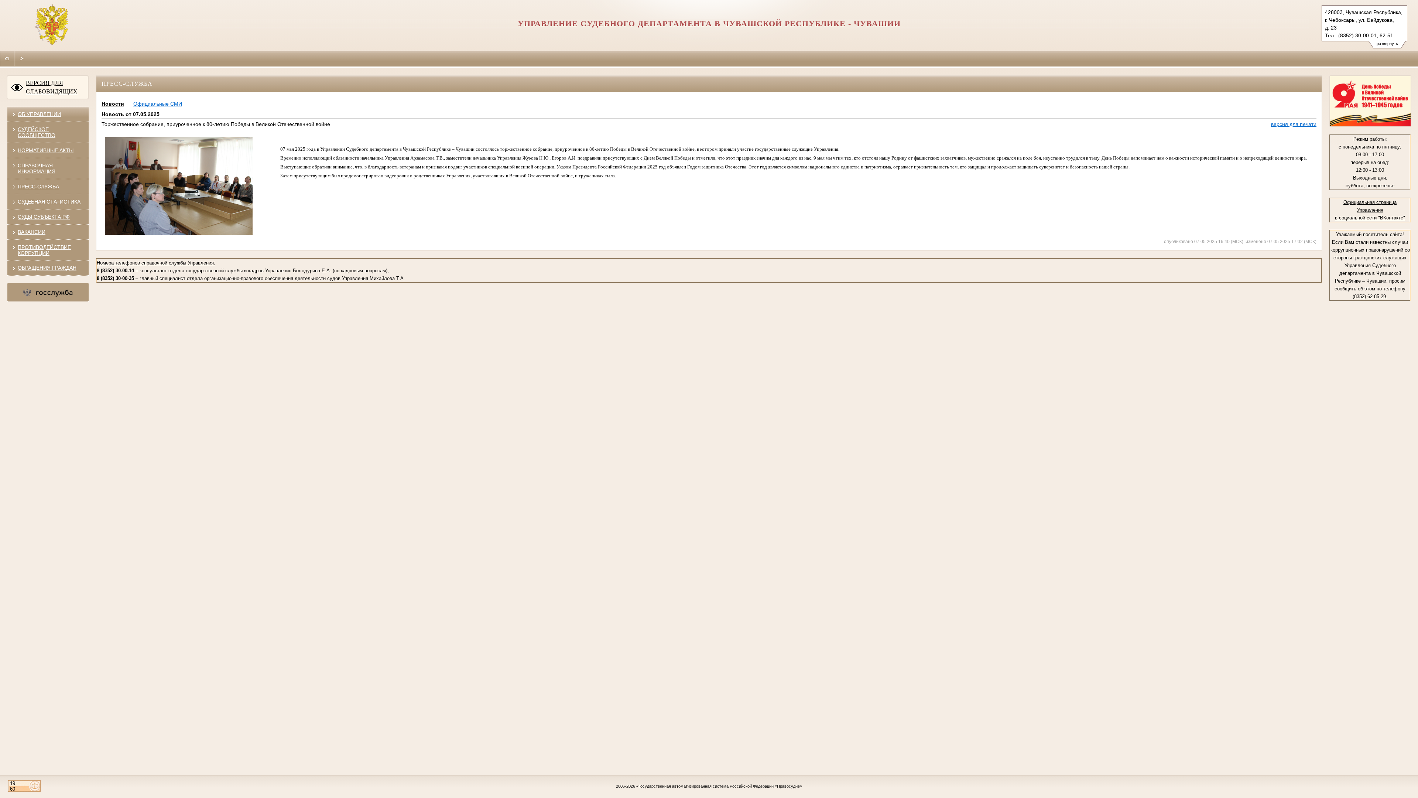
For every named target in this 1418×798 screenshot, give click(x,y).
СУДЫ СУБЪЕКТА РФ (44, 217)
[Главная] (7, 58)
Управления (1370, 210)
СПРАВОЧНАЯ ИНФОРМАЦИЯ (36, 168)
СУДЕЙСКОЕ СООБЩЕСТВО (36, 132)
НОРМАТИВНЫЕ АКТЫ (45, 150)
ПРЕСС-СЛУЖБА (38, 187)
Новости (113, 104)
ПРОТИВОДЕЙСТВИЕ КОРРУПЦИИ (44, 250)
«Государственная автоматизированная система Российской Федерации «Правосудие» (719, 786)
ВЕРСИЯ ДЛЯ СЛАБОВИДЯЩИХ (52, 87)
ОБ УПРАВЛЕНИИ (39, 114)
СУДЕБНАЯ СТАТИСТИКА (49, 202)
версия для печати (1293, 124)
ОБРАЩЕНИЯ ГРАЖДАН (47, 268)
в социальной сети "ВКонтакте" (1370, 218)
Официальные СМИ (157, 104)
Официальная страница (1370, 202)
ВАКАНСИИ (31, 232)
